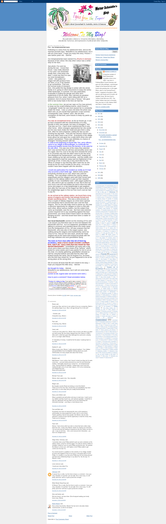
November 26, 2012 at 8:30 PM (59, 468)
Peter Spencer (111, 309)
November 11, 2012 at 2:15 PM (59, 343)
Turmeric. (99, 341)
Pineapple (98, 311)
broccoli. (103, 221)
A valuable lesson (109, 190)
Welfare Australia (114, 349)
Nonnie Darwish (105, 301)
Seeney (97, 326)
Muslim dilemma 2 (107, 294)
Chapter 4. (98, 232)
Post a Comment (52, 513)
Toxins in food (103, 339)
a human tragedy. (107, 187)
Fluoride (104, 254)
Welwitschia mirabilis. (102, 350)
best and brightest (108, 214)
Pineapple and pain (106, 311)
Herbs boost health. (113, 272)
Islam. (114, 276)
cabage (108, 222)
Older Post (89, 516)
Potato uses (106, 314)
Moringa (97, 293)
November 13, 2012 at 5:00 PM (59, 405)
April (100, 160)
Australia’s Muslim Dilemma (111, 206)
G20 (113, 257)
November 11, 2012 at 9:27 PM (59, 380)
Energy (97, 245)
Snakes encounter (113, 326)
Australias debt (113, 211)
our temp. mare (77, 295)
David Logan (106, 240)
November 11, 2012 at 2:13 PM (59, 326)
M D (98, 286)
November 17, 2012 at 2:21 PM (59, 460)
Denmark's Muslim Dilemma (103, 242)
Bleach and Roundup (109, 218)
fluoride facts (112, 254)
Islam (97, 276)
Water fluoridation (109, 347)
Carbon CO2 (113, 227)
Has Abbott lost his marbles (111, 268)
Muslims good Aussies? (101, 296)
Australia (109, 198)
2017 (99, 113)
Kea (115, 280)
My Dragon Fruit (99, 298)
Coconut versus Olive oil (106, 236)
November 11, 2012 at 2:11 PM (59, 318)
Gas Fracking (104, 258)
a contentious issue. (100, 185)
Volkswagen (100, 346)
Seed (101, 324)
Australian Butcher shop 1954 (109, 209)
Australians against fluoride (102, 211)
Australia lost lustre (111, 201)
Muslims (114, 294)
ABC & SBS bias (102, 192)
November (102, 132)
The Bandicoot (99, 333)
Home (70, 516)
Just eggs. (109, 280)
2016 (99, 116)
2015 (99, 119)
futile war (108, 257)
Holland (114, 273)
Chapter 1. (99, 231)
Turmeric (116, 339)
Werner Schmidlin (110, 71)
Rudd (104, 323)
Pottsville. (98, 315)
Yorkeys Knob (108, 357)
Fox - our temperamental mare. (59, 47)
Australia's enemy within (110, 203)
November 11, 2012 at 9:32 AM (59, 310)
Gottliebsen (107, 263)
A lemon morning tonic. (101, 188)
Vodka (116, 344)
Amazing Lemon (100, 196)
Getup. (116, 262)
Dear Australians (114, 240)
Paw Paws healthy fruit (109, 307)
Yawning (102, 357)
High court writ (108, 273)
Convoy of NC (99, 239)
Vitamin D (98, 344)
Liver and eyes (114, 285)
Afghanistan (112, 192)
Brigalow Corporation (108, 219)
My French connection (110, 298)
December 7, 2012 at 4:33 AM (59, 509)
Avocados (107, 213)
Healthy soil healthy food (101, 272)
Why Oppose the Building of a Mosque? (109, 352)
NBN (104, 299)
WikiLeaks (98, 355)
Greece (106, 265)
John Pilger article (114, 278)
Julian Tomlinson (101, 280)
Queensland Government (105, 321)
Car (106, 227)
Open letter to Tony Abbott (101, 304)
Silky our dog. (104, 326)
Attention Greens (101, 198)
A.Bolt (116, 190)
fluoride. (97, 257)
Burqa (103, 222)
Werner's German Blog (102, 60)
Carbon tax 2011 (106, 229)
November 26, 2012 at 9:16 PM (59, 490)
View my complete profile (103, 107)
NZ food (109, 303)
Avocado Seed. (99, 213)
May (100, 157)
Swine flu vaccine (99, 331)
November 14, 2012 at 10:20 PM (59, 420)
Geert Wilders (113, 258)
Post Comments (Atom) (62, 519)
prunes (114, 315)
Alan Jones (115, 193)
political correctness (103, 312)
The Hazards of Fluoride (109, 333)
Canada (114, 224)
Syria (106, 331)
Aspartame (115, 196)
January (101, 168)
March (101, 163)
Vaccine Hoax (113, 342)
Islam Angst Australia (105, 276)
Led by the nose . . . (100, 285)
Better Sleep (105, 216)
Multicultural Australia (106, 293)
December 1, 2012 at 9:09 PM (59, 500)
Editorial (105, 244)
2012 (99, 127)
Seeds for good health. (110, 324)
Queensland (101, 319)
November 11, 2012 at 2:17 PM (59, 354)
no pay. (97, 301)
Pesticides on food (100, 309)
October (101, 143)
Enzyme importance (105, 245)
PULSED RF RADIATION (104, 317)
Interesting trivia (112, 275)
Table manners (113, 331)
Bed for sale (99, 214)
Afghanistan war (99, 193)
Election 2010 (113, 244)
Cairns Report (106, 224)
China (103, 234)
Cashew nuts (115, 229)
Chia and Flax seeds (108, 232)
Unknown (54, 472)
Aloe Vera (99, 195)
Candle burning (99, 227)
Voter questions (108, 346)
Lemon (107, 285)
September (102, 146)
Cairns (114, 223)
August (101, 149)
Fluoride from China (100, 255)
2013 (99, 125)
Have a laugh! (101, 270)
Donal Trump (99, 244)
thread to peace (99, 337)
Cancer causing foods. (101, 226)
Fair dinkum (107, 249)
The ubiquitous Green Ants (110, 336)
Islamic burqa (98, 278)
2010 (99, 175)
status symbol (110, 328)
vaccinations (105, 342)
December (102, 130)
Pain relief (98, 306)
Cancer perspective (112, 226)
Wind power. (105, 355)
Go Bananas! (100, 263)
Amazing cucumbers (113, 195)
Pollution (97, 314)
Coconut (97, 236)
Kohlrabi (111, 281)
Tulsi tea (110, 339)
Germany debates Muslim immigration (104, 262)
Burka (109, 221)
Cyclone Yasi (98, 240)
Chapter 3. (113, 231)
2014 (99, 122)
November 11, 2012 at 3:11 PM (59, 372)
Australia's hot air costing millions (103, 205)
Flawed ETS (100, 252)
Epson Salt (106, 247)
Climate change (112, 234)
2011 (99, 172)
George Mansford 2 (111, 260)
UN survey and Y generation (109, 341)
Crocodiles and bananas (110, 239)
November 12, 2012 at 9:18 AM (59, 391)
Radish (114, 321)
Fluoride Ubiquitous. (111, 255)
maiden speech (107, 288)
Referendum (98, 323)
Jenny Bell (105, 278)
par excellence (107, 306)
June (100, 154)
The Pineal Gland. (107, 334)
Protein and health (106, 315)
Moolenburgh (113, 291)
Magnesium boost (106, 286)
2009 (99, 178)
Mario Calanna (103, 290)
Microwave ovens (112, 290)
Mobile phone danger (101, 291)
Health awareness (111, 270)
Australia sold (99, 203)
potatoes (114, 314)
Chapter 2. (106, 231)
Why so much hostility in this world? (107, 354)
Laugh (107, 283)
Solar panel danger (101, 328)
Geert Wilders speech (100, 260)
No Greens (109, 299)
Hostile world (98, 275)
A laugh (114, 187)
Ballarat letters (114, 213)
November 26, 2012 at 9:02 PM (59, 479)
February (101, 166)
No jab (114, 299)
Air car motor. (108, 193)
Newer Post (51, 516)
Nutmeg (112, 301)
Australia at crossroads (110, 200)
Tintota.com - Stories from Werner (105, 57)
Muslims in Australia (112, 296)
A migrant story (111, 188)
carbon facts (98, 229)
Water (101, 347)
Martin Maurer (56, 503)
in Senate (105, 275)
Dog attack (113, 242)
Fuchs (71, 295)
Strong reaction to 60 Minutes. (108, 329)
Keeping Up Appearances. (101, 281)
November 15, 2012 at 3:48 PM (59, 436)
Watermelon (105, 349)
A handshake (98, 187)
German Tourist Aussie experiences (105, 55)
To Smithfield (108, 337)
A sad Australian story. (111, 185)
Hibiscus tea (100, 273)
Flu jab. (108, 252)
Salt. (109, 323)
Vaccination (98, 342)
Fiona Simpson (114, 250)
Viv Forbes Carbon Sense (107, 344)
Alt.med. (105, 195)
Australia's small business (104, 208)
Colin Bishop (102, 237)
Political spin (113, 312)
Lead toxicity (113, 283)
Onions (114, 303)
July (100, 152)
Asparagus (108, 196)
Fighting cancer (105, 250)
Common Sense (112, 237)
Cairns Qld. (98, 224)
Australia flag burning (100, 201)
